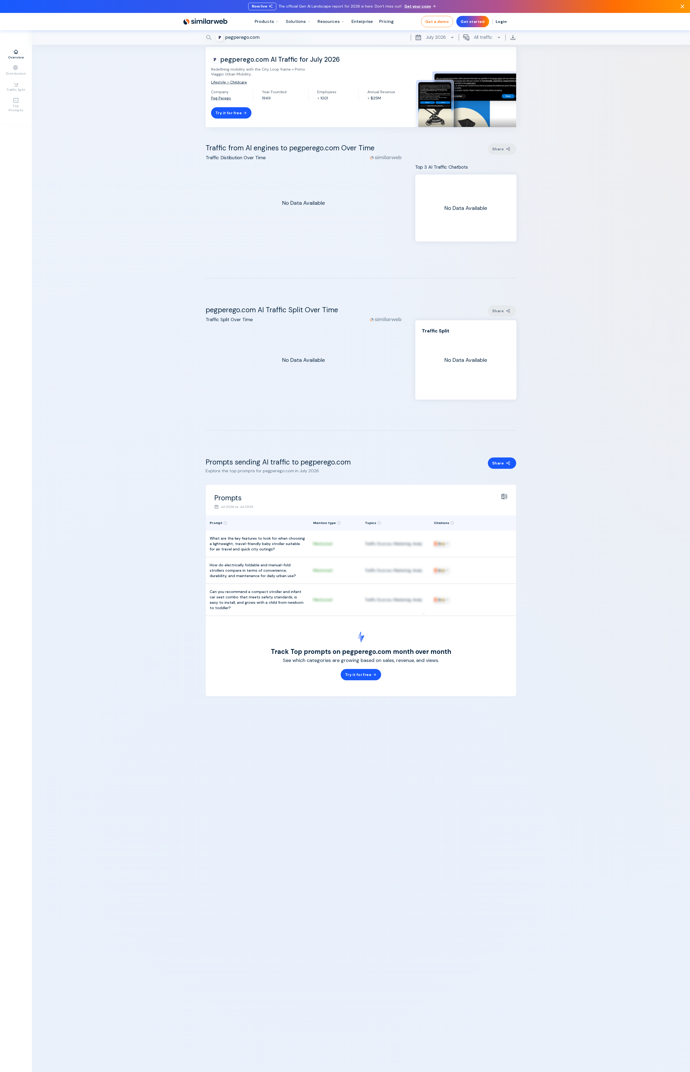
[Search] (360, 37)
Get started (473, 21)
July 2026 (436, 37)
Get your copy (417, 6)
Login (501, 21)
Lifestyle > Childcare (229, 82)
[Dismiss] (682, 6)
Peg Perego (221, 98)
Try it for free (228, 112)
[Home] (205, 21)
